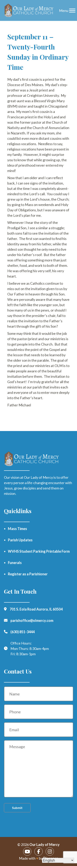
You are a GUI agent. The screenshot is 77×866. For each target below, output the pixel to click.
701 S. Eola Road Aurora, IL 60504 (36, 609)
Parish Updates (20, 540)
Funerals (15, 562)
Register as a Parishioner (28, 574)
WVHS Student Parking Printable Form (39, 551)
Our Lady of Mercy (44, 844)
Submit (17, 808)
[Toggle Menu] (72, 10)
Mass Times (17, 528)
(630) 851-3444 (22, 632)
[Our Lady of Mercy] (29, 10)
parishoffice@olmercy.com (31, 620)
